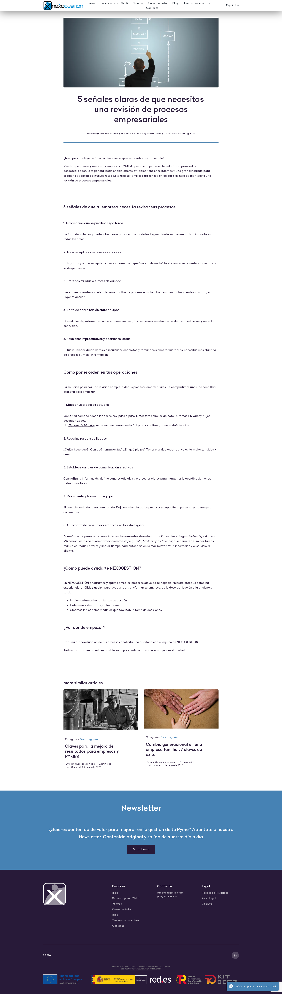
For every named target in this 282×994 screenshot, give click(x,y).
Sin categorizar (186, 133)
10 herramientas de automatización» (90, 541)
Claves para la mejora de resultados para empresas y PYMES (92, 751)
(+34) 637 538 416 (167, 896)
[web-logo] (63, 3)
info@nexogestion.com (170, 892)
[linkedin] (235, 955)
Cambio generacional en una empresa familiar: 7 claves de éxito (174, 749)
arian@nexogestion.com (104, 133)
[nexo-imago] (54, 884)
